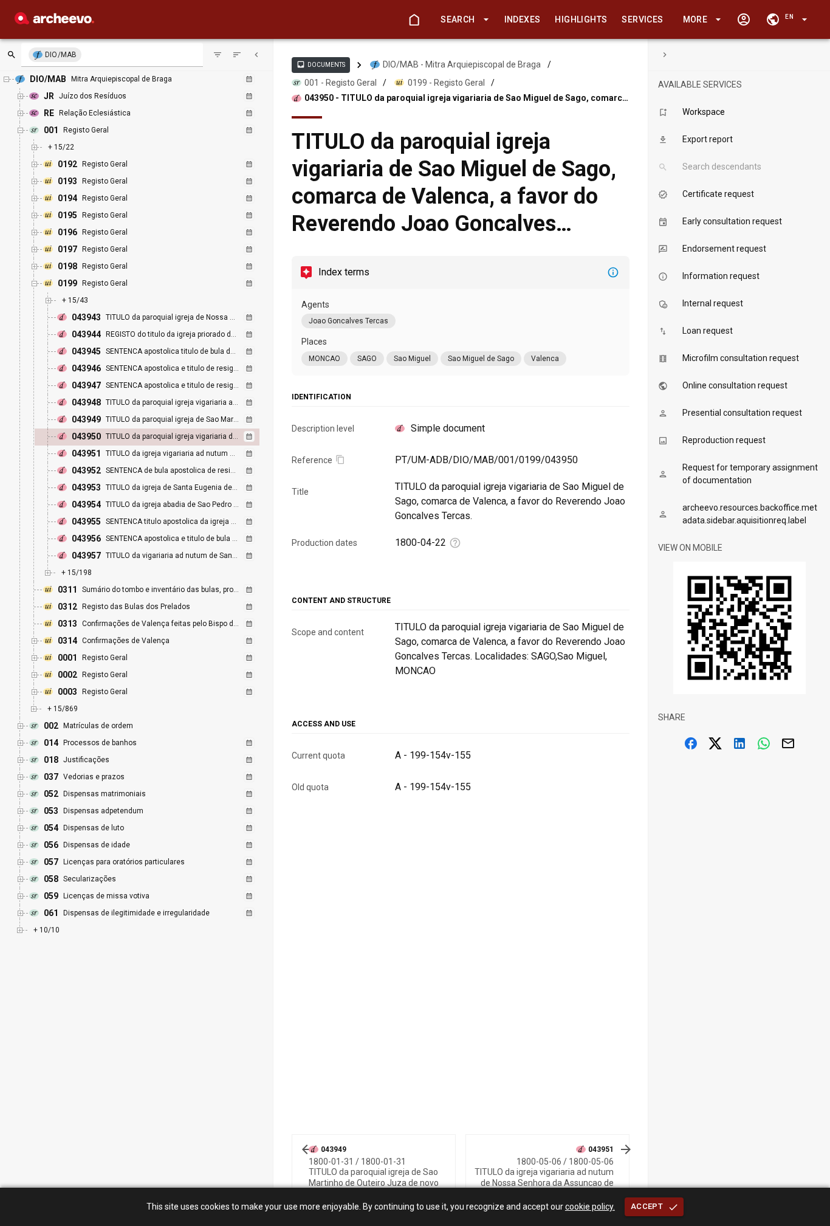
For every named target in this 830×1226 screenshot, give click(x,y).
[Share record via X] (715, 743)
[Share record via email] (788, 743)
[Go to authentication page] (744, 19)
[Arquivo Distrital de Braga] (54, 21)
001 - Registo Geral (340, 83)
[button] (462, 20)
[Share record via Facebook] (691, 743)
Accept (647, 1206)
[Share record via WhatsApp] (764, 743)
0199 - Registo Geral (446, 83)
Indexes (522, 19)
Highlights (581, 19)
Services (642, 19)
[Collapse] (256, 54)
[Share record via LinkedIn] (739, 743)
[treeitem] (160, 437)
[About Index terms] (613, 272)
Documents (321, 64)
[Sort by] (217, 54)
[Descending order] (237, 54)
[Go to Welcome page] (414, 19)
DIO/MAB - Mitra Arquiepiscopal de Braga (462, 64)
